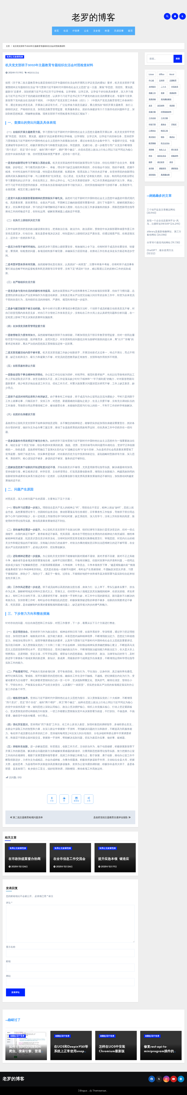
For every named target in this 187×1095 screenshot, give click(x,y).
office (161, 74)
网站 (8, 976)
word (171, 74)
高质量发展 (165, 175)
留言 (130, 30)
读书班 (151, 168)
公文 (86, 30)
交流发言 (174, 87)
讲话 (171, 162)
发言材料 (160, 106)
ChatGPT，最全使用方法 (160, 250)
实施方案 (152, 112)
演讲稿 (151, 150)
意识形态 (152, 137)
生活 (65, 30)
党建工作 (152, 93)
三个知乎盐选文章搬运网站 (161, 209)
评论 (9, 902)
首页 (56, 30)
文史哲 (97, 30)
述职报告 (152, 175)
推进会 (172, 137)
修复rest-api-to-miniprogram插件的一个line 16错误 (160, 1051)
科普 (107, 30)
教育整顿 (152, 143)
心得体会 (152, 131)
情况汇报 (164, 131)
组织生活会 (161, 156)
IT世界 (76, 30)
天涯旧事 (119, 30)
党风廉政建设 (166, 99)
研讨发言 (174, 150)
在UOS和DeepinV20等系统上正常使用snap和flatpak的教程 (71, 1051)
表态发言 (160, 162)
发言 (150, 106)
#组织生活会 (33, 72)
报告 (162, 137)
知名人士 (162, 150)
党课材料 (172, 93)
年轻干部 (152, 124)
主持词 (161, 80)
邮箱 (8, 961)
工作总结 (152, 118)
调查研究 (162, 168)
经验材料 (174, 156)
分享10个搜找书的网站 (159, 242)
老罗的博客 (93, 17)
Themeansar (99, 1090)
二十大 (163, 87)
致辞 (150, 162)
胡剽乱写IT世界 (17, 1036)
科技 (150, 156)
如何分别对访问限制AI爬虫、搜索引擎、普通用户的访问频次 (25, 1051)
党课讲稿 (152, 99)
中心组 (151, 80)
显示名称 (10, 947)
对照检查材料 (166, 112)
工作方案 (164, 118)
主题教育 (172, 80)
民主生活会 (165, 143)
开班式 (173, 124)
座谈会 (163, 124)
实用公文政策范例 (15, 57)
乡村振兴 (152, 87)
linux (151, 74)
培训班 (172, 106)
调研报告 (174, 168)
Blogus (83, 1090)
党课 (162, 93)
